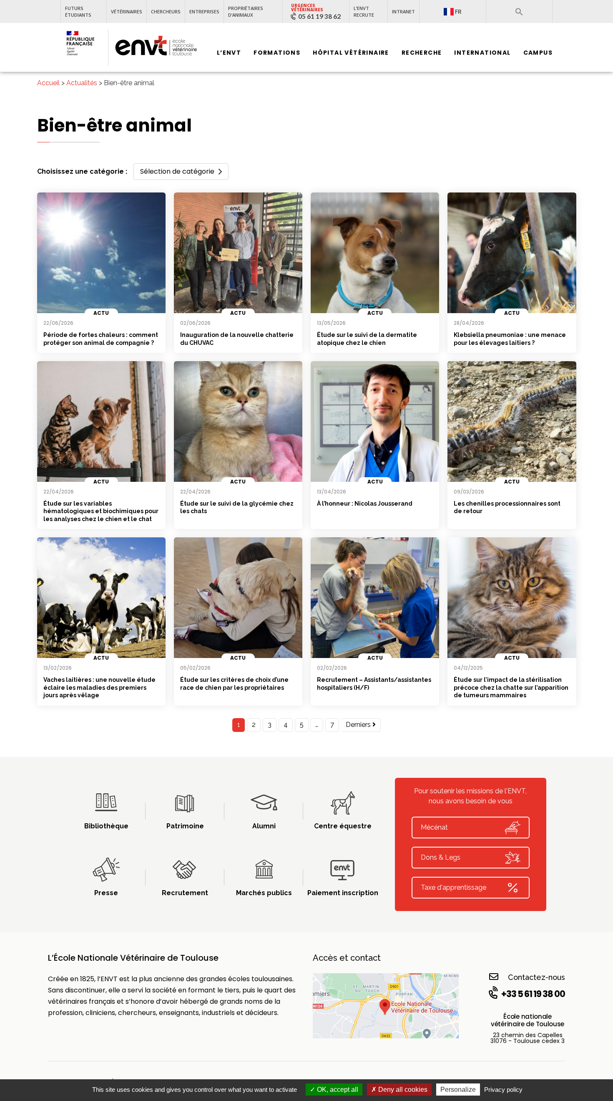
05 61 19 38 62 (319, 16)
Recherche (422, 53)
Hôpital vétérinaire (351, 53)
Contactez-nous (536, 977)
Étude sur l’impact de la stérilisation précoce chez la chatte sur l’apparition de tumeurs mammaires (511, 687)
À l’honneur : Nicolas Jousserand (364, 503)
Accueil (48, 83)
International (482, 53)
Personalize (458, 1089)
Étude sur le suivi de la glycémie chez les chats (237, 507)
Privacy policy (503, 1089)
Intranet (403, 11)
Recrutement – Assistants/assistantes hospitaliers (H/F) (374, 683)
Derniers (359, 725)
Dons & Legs (440, 857)
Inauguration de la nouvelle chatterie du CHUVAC (237, 339)
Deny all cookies (402, 1089)
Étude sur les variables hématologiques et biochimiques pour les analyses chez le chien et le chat (100, 511)
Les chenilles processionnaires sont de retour (507, 507)
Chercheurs (166, 11)
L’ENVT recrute (364, 11)
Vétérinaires (126, 11)
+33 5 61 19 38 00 (533, 994)
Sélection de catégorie (177, 171)
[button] (519, 11)
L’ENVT (229, 53)
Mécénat (434, 827)
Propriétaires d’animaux (245, 11)
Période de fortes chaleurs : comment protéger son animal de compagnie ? (100, 339)
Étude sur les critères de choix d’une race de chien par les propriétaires (234, 683)
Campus (538, 53)
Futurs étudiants (78, 11)
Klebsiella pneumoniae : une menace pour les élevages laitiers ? (510, 339)
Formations (277, 53)
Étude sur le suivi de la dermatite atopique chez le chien (367, 339)
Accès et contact (347, 958)
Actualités (81, 83)
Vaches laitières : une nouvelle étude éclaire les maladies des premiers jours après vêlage (99, 687)
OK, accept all (336, 1089)
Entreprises (204, 11)
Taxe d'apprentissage (453, 887)
